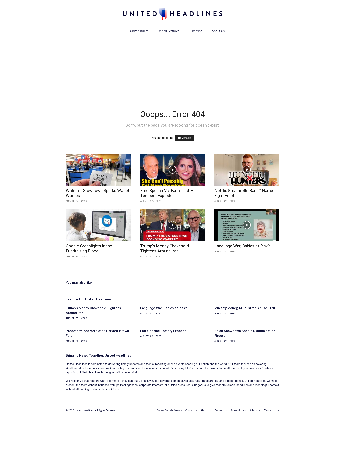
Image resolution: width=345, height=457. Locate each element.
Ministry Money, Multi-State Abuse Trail (244, 308)
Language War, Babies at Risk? (242, 246)
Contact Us (221, 410)
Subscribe (195, 31)
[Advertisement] (172, 65)
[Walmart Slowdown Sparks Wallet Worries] (98, 170)
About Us (218, 31)
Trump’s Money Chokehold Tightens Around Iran (164, 248)
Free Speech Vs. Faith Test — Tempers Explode (167, 193)
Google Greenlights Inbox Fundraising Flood (89, 248)
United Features (168, 31)
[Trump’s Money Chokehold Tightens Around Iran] (172, 225)
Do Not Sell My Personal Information (177, 410)
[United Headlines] (172, 13)
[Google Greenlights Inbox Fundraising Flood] (98, 225)
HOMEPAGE (184, 137)
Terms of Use (271, 410)
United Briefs (139, 31)
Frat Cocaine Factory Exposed (163, 331)
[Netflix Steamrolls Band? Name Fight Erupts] (246, 170)
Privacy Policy (238, 410)
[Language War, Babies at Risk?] (246, 225)
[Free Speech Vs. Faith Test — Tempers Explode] (172, 170)
